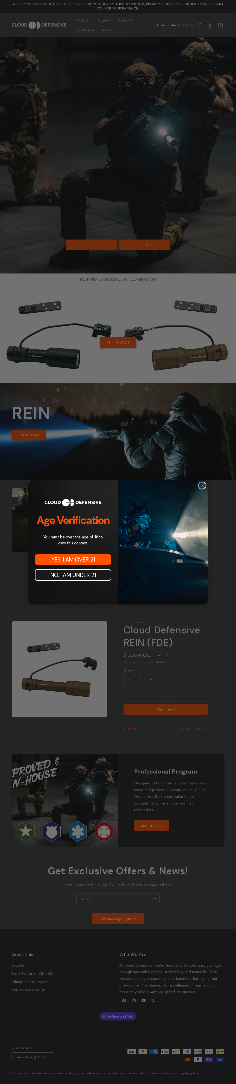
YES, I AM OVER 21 (73, 559)
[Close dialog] (202, 485)
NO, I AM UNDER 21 (73, 575)
